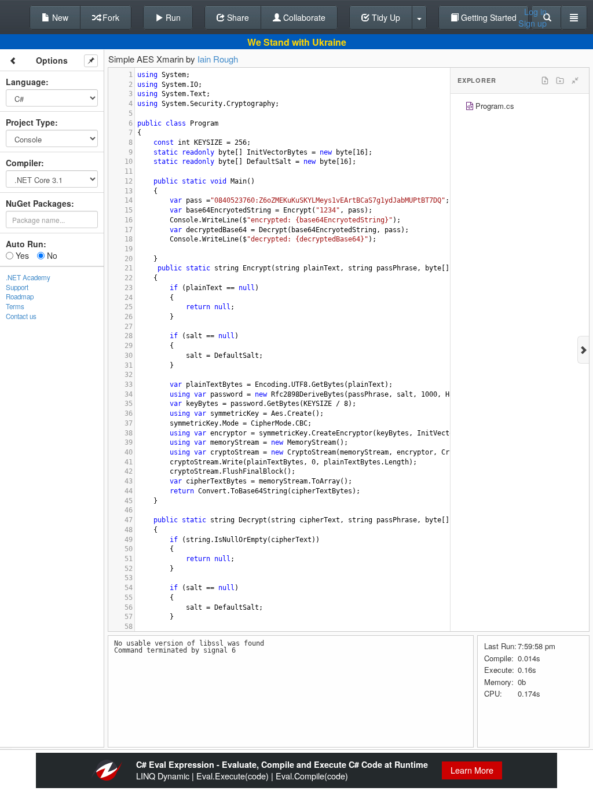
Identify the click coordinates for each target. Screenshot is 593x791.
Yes (21, 255)
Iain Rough (217, 59)
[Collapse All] (575, 80)
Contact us (21, 316)
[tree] (520, 107)
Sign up (532, 23)
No (51, 255)
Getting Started (488, 17)
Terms (15, 306)
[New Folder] (560, 80)
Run (172, 17)
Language (26, 81)
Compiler (23, 163)
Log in (535, 11)
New (59, 17)
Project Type (30, 122)
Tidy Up (384, 17)
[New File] (545, 80)
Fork (109, 17)
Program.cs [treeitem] (494, 105)
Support (17, 287)
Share (237, 17)
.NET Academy (28, 277)
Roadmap (20, 296)
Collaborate (303, 17)
